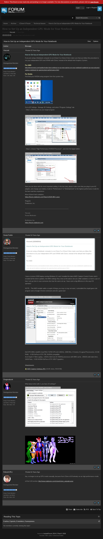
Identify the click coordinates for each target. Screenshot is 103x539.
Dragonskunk (8, 379)
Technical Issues (39, 23)
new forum (94, 2)
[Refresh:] (99, 521)
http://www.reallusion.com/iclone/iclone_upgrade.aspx (55, 481)
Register (94, 7)
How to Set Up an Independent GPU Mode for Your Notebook (70, 23)
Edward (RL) (7, 472)
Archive (13, 23)
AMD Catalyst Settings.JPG (36, 369)
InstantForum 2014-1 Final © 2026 (54, 533)
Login (88, 7)
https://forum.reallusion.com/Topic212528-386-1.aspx (42, 197)
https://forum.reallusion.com (34, 222)
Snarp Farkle (8, 235)
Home (5, 23)
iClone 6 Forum (24, 23)
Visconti (12, 32)
